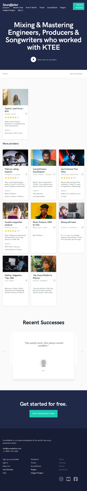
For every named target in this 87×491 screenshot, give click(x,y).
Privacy (62, 466)
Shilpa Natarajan (38, 194)
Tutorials (62, 463)
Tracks (42, 8)
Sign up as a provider (11, 459)
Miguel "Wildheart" (10, 194)
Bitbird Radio (9, 247)
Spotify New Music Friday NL (13, 249)
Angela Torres (65, 194)
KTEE (15, 133)
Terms (61, 459)
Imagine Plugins (9, 10)
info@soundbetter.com (12, 449)
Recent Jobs (18, 8)
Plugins (63, 8)
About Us (6, 466)
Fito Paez (63, 196)
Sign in (20, 10)
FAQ (4, 473)
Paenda (20, 133)
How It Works (31, 8)
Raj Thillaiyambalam (39, 196)
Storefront (35, 459)
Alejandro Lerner (75, 194)
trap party (16, 247)
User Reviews (8, 470)
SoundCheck (52, 8)
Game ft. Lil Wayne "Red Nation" (14, 196)
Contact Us (63, 470)
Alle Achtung (8, 133)
